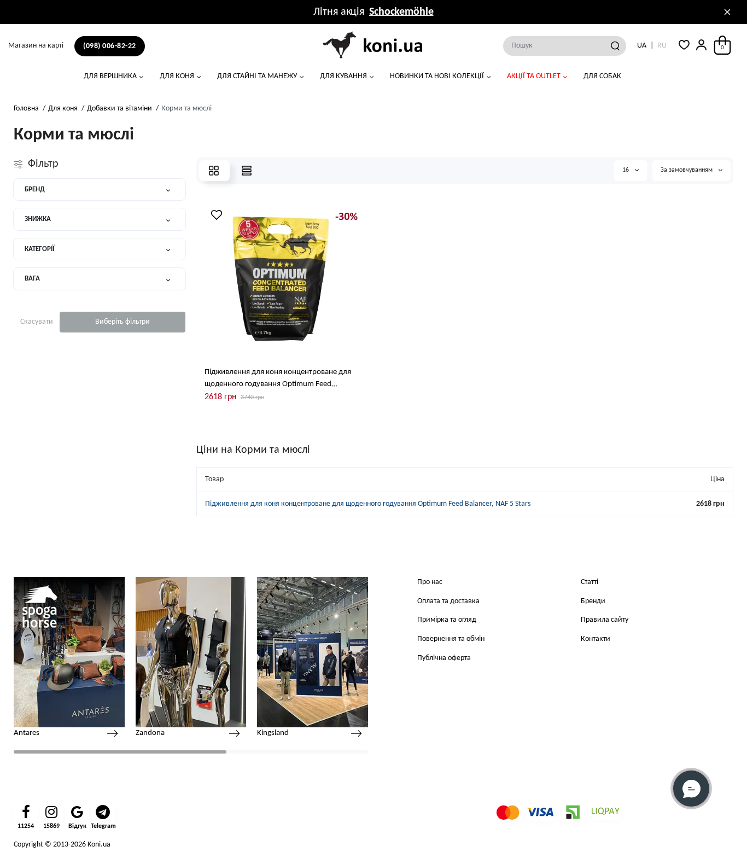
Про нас (429, 582)
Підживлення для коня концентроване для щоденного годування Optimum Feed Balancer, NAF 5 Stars (278, 379)
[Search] (615, 46)
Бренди (593, 601)
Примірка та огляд (446, 620)
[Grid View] (214, 170)
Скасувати (36, 322)
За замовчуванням (687, 170)
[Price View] (246, 170)
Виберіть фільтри (122, 322)
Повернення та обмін (451, 639)
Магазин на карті (35, 46)
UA (641, 46)
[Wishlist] (216, 215)
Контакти (595, 639)
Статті (589, 582)
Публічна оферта (444, 658)
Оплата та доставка (448, 601)
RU (662, 46)
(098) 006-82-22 (109, 46)
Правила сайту (604, 620)
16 (626, 170)
